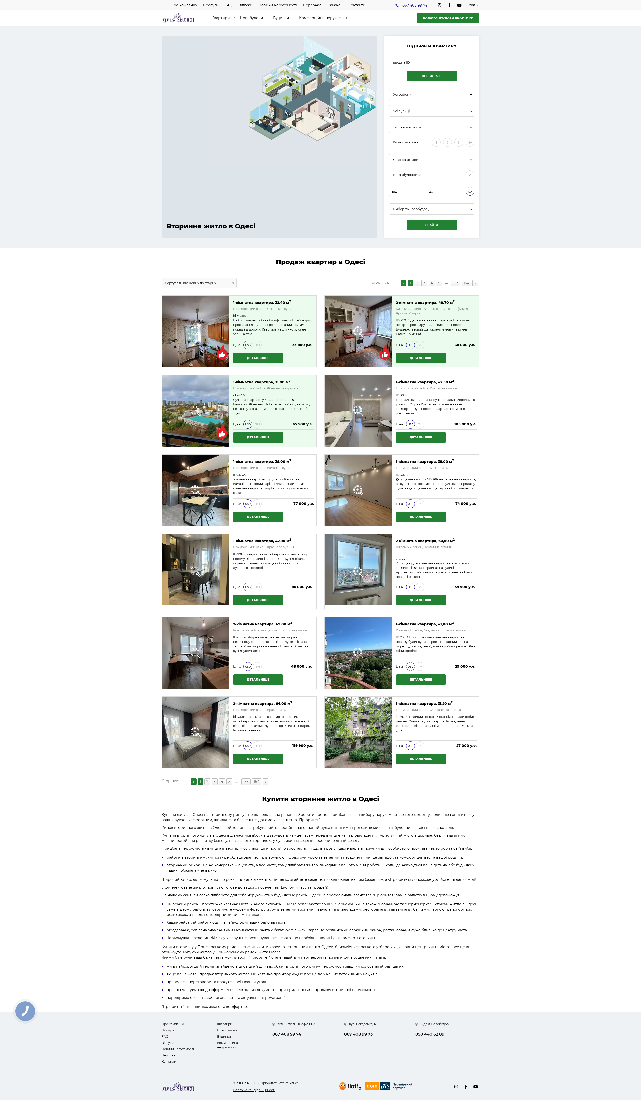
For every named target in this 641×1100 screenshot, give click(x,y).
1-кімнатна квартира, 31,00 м (261, 381)
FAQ (228, 5)
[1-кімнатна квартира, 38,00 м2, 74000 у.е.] (358, 490)
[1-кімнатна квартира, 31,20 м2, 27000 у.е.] (358, 732)
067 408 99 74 (414, 5)
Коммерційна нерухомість (323, 18)
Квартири (220, 18)
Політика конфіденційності (254, 1090)
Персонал (312, 5)
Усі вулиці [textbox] (401, 111)
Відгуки (245, 5)
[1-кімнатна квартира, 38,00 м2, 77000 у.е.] (195, 490)
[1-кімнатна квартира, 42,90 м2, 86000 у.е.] (195, 571)
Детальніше (258, 358)
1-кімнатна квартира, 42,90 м (262, 540)
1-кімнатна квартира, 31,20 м (424, 703)
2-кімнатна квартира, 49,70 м (425, 302)
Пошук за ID (432, 76)
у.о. (470, 191)
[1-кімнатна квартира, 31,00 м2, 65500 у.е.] (195, 411)
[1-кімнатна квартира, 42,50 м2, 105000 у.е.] (358, 411)
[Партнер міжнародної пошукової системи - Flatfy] (350, 1086)
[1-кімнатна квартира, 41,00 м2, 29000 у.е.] (358, 653)
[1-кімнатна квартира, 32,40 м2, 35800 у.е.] (195, 331)
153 (455, 283)
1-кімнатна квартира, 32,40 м (262, 302)
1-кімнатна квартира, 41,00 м (425, 623)
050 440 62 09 (429, 1034)
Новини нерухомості (277, 5)
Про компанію (184, 5)
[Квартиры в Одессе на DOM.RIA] (389, 1086)
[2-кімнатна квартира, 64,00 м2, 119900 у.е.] (195, 732)
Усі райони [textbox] (402, 94)
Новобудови (251, 18)
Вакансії (335, 5)
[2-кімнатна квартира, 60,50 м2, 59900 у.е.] (358, 571)
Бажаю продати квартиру (448, 18)
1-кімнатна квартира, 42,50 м (425, 381)
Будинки (281, 18)
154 (466, 283)
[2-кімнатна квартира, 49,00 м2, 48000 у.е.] (195, 653)
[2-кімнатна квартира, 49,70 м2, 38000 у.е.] (358, 331)
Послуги (211, 5)
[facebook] (449, 5)
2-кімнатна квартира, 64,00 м (262, 703)
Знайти (431, 225)
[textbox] (431, 209)
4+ (470, 142)
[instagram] (439, 5)
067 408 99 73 (358, 1034)
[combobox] (431, 94)
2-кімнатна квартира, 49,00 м (262, 623)
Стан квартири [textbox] (405, 159)
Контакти (356, 5)
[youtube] (459, 5)
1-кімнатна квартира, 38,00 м (262, 461)
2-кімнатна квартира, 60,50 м (425, 540)
